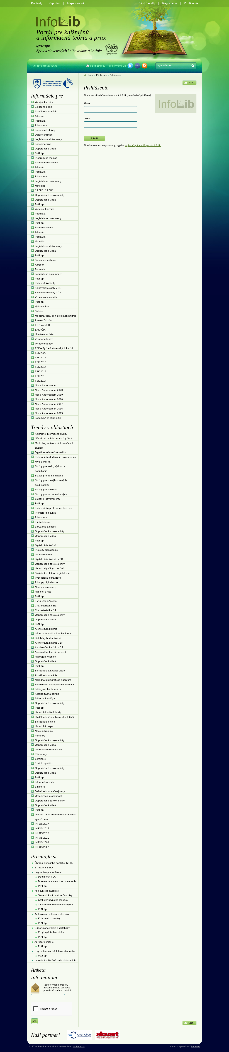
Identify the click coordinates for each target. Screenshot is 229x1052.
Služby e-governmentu (47, 498)
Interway (195, 1046)
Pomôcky (40, 735)
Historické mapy (44, 726)
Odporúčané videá (45, 148)
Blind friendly (146, 3)
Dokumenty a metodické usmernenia (57, 881)
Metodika (40, 185)
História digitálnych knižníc (50, 568)
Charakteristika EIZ (46, 605)
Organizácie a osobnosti (48, 795)
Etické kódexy (42, 522)
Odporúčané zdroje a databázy (52, 927)
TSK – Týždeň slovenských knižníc (54, 348)
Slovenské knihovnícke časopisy (55, 895)
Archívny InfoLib (117, 65)
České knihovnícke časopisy (53, 900)
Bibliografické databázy (48, 689)
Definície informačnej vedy (50, 791)
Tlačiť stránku (97, 65)
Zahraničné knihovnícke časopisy (55, 904)
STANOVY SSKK (44, 867)
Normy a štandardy (46, 587)
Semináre (40, 758)
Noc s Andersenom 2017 (49, 404)
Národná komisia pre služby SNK (53, 438)
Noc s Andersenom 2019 (49, 394)
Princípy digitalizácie (46, 582)
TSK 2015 (40, 376)
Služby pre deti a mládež (49, 475)
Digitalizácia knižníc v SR (49, 559)
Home (90, 75)
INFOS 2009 (42, 842)
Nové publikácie (44, 730)
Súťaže (39, 311)
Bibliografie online (45, 721)
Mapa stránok (75, 3)
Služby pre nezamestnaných (51, 494)
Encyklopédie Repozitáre (51, 932)
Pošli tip (39, 153)
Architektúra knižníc (46, 628)
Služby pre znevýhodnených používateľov (51, 482)
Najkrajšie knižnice (45, 656)
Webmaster (79, 1046)
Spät (190, 82)
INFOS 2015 (42, 828)
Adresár (39, 116)
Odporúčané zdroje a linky (50, 195)
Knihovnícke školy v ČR (48, 292)
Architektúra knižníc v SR (49, 642)
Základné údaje (43, 106)
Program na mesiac (46, 157)
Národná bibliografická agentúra (53, 679)
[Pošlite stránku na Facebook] (137, 66)
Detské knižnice (44, 134)
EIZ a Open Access (46, 600)
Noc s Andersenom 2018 (49, 399)
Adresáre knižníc (44, 941)
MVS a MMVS (43, 461)
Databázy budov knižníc (48, 638)
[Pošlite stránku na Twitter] (130, 66)
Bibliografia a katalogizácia (50, 670)
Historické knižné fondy (48, 712)
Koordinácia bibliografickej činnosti (54, 684)
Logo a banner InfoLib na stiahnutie (55, 951)
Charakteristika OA (45, 610)
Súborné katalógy (45, 698)
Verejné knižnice (44, 102)
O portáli (54, 3)
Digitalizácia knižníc (46, 545)
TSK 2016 (40, 371)
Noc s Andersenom (45, 385)
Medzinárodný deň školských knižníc (55, 315)
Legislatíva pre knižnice (48, 872)
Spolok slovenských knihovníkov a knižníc (111, 49)
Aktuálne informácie (46, 111)
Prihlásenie (191, 3)
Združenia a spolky (45, 526)
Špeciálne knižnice (45, 260)
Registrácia (169, 3)
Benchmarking (43, 144)
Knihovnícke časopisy (47, 890)
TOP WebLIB (42, 325)
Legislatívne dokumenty (48, 139)
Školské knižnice (44, 227)
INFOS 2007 (42, 847)
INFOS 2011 (42, 837)
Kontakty (36, 3)
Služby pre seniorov (46, 489)
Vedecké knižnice (44, 209)
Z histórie (40, 786)
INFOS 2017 (42, 823)
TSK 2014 (40, 380)
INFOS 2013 (42, 833)
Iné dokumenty (43, 554)
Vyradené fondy (44, 339)
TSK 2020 (40, 352)
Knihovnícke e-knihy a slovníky (52, 914)
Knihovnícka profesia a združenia (53, 508)
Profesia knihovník (45, 512)
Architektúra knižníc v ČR (49, 647)
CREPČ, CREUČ (44, 190)
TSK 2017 (40, 366)
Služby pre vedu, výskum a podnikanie (50, 468)
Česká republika (44, 763)
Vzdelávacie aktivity (46, 297)
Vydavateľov (42, 306)
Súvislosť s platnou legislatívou (52, 573)
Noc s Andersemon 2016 (49, 408)
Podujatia (40, 120)
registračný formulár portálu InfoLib (143, 145)
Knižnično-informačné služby (51, 433)
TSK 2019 (40, 357)
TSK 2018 (40, 362)
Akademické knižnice (47, 162)
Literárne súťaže (44, 334)
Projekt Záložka (43, 320)
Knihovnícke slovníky (49, 918)
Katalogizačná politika (47, 693)
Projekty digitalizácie (46, 549)
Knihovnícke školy (45, 283)
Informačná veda (44, 782)
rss (144, 66)
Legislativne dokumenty (48, 181)
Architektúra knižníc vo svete (51, 652)
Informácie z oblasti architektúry (53, 633)
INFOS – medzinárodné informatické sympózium (55, 817)
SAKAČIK (40, 329)
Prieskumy (41, 125)
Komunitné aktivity (45, 130)
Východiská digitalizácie (48, 577)
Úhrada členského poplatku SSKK (54, 862)
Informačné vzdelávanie (48, 749)
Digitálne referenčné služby (50, 452)
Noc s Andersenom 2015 (49, 413)
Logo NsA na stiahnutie (48, 417)
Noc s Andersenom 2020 (49, 390)
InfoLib (58, 21)
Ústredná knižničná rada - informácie (55, 960)
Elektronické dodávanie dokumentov (55, 457)
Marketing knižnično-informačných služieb (54, 445)
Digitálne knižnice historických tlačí (54, 717)
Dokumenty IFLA (47, 876)
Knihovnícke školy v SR (48, 287)
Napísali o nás (43, 591)
